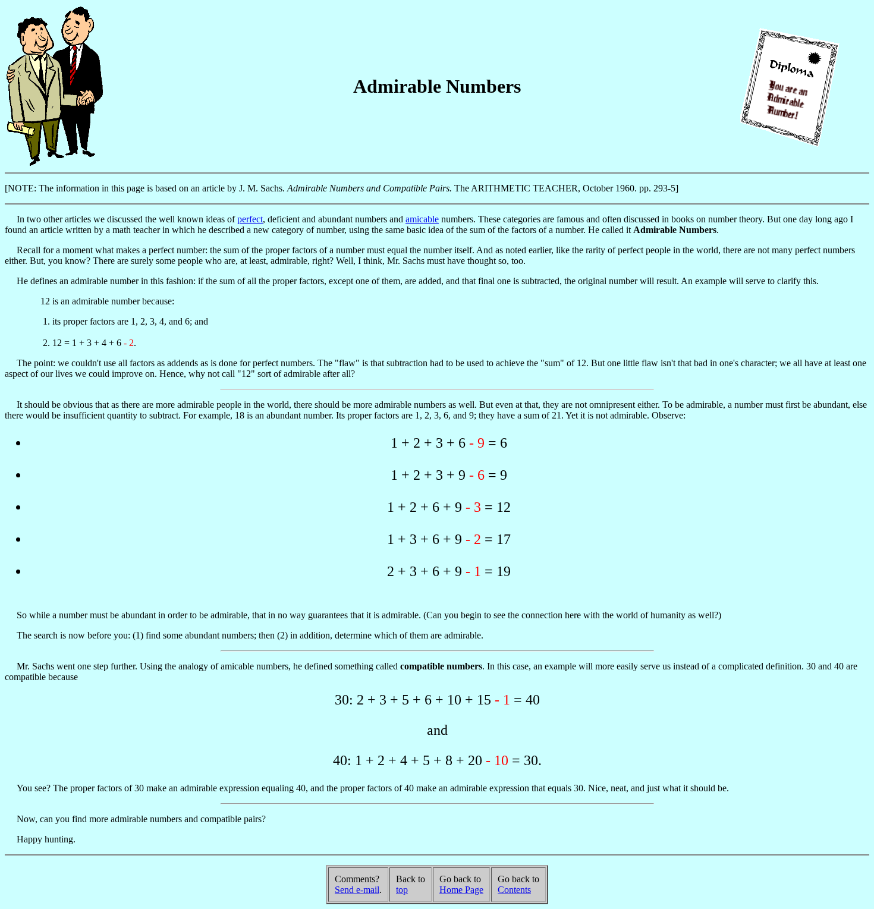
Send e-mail (357, 890)
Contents (514, 890)
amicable (422, 219)
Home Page (461, 890)
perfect (250, 219)
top (402, 890)
